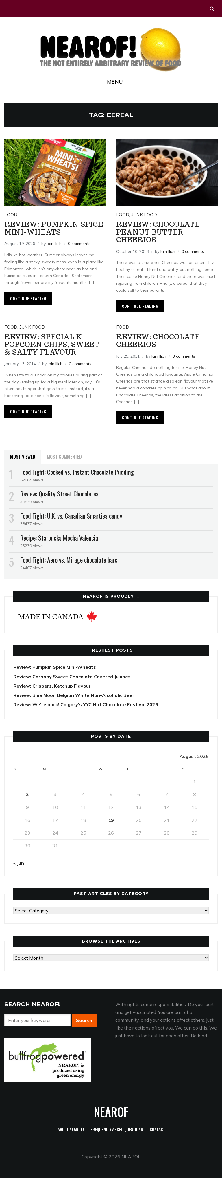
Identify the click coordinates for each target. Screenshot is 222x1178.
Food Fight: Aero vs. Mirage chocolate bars (68, 559)
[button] (111, 81)
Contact (157, 1130)
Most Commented (64, 456)
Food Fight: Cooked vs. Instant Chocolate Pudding (77, 471)
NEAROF (111, 1111)
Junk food (144, 215)
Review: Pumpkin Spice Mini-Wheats (53, 228)
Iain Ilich (54, 243)
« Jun (18, 863)
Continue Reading (28, 298)
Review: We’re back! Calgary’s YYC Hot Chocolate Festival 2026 (85, 704)
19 (111, 820)
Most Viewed (22, 456)
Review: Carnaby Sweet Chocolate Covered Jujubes (72, 676)
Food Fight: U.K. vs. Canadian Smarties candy (71, 515)
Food (10, 215)
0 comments (79, 243)
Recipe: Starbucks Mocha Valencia (59, 537)
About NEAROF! (71, 1130)
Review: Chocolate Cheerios (158, 340)
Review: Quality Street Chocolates (59, 493)
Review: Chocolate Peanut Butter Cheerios (158, 232)
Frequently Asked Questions (116, 1130)
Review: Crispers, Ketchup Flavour (52, 686)
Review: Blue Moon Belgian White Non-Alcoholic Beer (73, 695)
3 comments (184, 356)
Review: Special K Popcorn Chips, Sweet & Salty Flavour (51, 344)
